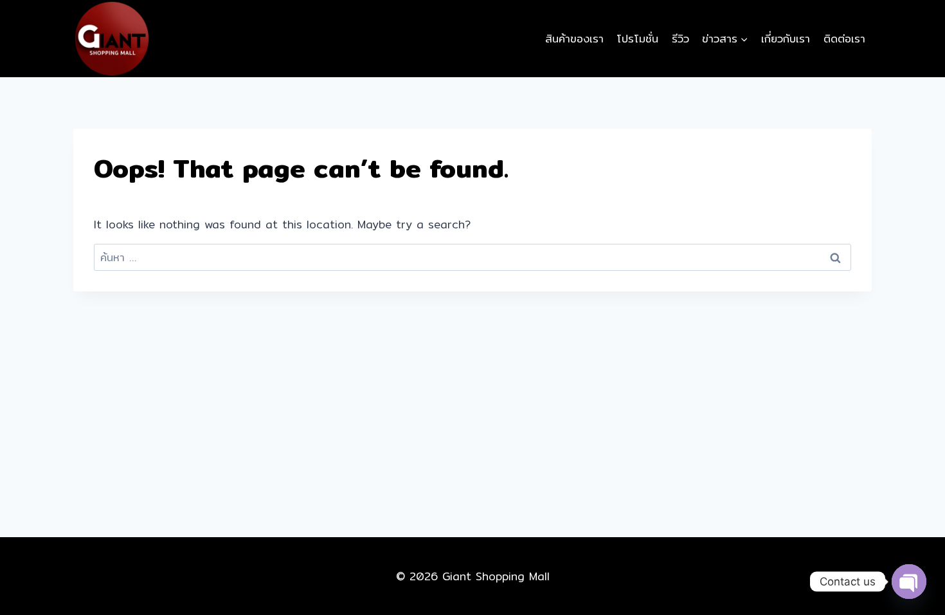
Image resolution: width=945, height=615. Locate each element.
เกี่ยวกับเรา (785, 38)
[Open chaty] (909, 581)
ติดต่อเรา (844, 38)
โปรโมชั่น (637, 38)
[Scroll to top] (908, 558)
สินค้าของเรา (574, 38)
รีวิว (680, 38)
